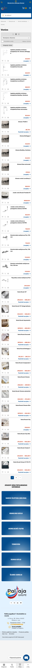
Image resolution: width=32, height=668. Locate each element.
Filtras (20, 666)
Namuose (3, 21)
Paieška (12, 666)
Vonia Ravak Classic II (23, 448)
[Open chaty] (26, 658)
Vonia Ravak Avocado (24, 334)
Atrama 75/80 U (22, 121)
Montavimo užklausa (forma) (16, 3)
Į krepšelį (26, 61)
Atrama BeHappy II (25, 136)
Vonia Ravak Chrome (24, 377)
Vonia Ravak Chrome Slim (23, 405)
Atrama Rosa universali (23, 164)
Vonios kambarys (22, 21)
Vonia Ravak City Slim (23, 433)
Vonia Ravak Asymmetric (23, 320)
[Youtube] (20, 602)
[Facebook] (11, 602)
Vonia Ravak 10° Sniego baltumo (21, 306)
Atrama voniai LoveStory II (22, 178)
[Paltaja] (4, 8)
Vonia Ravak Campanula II (22, 362)
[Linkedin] (17, 602)
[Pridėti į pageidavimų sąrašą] (3, 61)
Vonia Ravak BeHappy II (23, 348)
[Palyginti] (5, 61)
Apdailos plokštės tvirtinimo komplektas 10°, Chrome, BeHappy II (20, 51)
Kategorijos (4, 666)
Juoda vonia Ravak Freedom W (21, 192)
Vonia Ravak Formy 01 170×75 (21, 462)
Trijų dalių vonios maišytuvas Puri (20, 277)
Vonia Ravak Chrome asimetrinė (21, 391)
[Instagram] (14, 602)
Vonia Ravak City (25, 419)
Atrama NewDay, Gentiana (22, 150)
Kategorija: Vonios (7, 45)
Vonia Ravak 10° (22, 292)
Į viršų (28, 666)
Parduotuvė (12, 21)
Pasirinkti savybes (23, 132)
